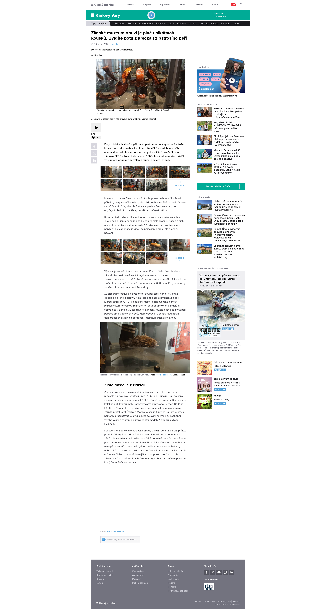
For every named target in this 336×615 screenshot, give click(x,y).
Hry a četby (204, 74)
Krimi (216, 74)
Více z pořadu (206, 197)
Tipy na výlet (98, 23)
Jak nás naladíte (208, 23)
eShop (99, 583)
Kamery (181, 23)
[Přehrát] (96, 127)
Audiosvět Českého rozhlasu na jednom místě (217, 96)
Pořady (132, 23)
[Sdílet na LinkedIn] (94, 160)
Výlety (115, 44)
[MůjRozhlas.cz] (96, 55)
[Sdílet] (98, 137)
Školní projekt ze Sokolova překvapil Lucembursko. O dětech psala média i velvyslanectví (229, 140)
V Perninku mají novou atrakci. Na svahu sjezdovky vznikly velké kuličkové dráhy (227, 168)
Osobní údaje (209, 601)
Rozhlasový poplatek (178, 591)
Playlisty (161, 23)
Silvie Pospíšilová (153, 110)
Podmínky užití (224, 601)
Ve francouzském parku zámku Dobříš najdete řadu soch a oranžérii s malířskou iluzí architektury (229, 251)
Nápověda (173, 575)
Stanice (181, 5)
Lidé (171, 23)
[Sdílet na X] (94, 153)
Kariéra (171, 583)
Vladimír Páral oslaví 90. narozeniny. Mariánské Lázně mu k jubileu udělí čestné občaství (227, 154)
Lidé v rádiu (173, 579)
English (236, 601)
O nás (192, 23)
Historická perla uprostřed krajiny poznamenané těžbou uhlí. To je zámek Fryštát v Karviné (228, 205)
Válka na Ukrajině (104, 571)
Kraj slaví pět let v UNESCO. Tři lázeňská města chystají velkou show (227, 126)
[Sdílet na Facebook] (94, 146)
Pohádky (203, 79)
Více (237, 23)
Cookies (197, 601)
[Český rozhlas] (102, 4)
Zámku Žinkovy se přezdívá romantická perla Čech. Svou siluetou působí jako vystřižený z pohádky (229, 219)
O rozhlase (198, 5)
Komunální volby (104, 575)
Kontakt (225, 23)
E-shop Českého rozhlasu (213, 268)
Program (147, 5)
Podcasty (136, 579)
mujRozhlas (165, 5)
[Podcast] (93, 137)
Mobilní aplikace (140, 583)
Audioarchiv (220, 16)
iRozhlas (131, 5)
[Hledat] (241, 4)
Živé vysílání (204, 84)
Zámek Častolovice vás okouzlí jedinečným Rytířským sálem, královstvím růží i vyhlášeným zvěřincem (227, 235)
